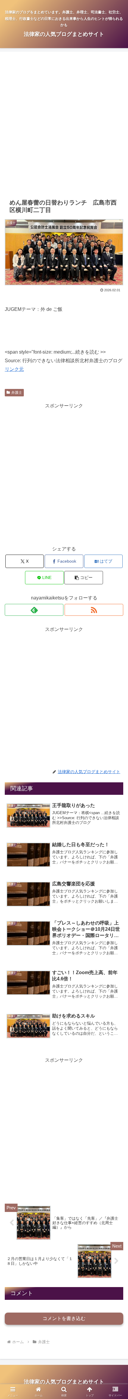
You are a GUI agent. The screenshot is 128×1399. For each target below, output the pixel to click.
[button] (83, 577)
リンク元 (14, 369)
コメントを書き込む (64, 1318)
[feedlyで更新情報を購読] (34, 610)
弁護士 (16, 392)
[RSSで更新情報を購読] (94, 610)
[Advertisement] (64, 125)
